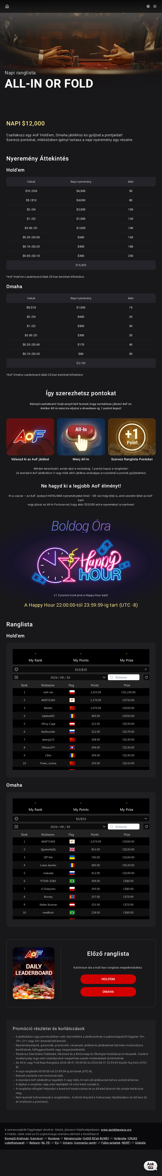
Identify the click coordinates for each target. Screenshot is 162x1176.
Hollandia (120, 1138)
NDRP (126, 1142)
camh (92, 1142)
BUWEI (104, 1138)
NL (43, 1142)
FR (48, 1142)
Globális (140, 1142)
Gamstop (36, 1138)
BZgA (95, 1138)
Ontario (68, 1142)
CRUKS (132, 1138)
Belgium (34, 1142)
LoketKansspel (14, 1142)
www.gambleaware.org (116, 1129)
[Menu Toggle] (155, 6)
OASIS (87, 1138)
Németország (73, 1138)
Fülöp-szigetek (110, 1142)
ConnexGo (81, 1142)
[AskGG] (150, 1165)
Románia (54, 1138)
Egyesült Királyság (17, 1138)
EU (56, 1142)
